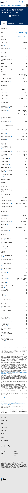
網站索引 (3, 437)
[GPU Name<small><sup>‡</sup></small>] (8, 129)
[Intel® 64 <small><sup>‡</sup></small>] (7, 272)
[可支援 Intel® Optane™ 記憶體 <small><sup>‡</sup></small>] (6, 252)
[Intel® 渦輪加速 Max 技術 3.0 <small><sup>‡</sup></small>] (6, 260)
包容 (2, 424)
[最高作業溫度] (9, 230)
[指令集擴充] (8, 278)
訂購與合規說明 (11, 23)
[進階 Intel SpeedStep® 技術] (4, 287)
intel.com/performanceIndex (7, 464)
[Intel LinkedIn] (5, 446)
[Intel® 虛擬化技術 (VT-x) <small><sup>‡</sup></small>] (4, 329)
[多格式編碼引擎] (10, 167)
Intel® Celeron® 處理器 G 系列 (21, 33)
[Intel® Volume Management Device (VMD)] (5, 295)
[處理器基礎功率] (10, 81)
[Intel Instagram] (9, 446)
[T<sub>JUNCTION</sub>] (7, 224)
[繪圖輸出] (7, 139)
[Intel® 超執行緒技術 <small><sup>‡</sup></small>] (2, 269)
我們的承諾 (4, 420)
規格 (4, 23)
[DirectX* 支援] (9, 158)
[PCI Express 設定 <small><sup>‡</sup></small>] (11, 203)
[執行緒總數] (8, 66)
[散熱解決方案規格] (11, 221)
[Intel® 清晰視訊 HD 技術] (3, 176)
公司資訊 (3, 417)
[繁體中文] (22, 2)
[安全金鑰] (7, 303)
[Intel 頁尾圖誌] (4, 479)
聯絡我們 (3, 430)
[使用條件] (7, 98)
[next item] (27, 5)
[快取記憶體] (8, 74)
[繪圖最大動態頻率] (11, 136)
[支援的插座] (8, 215)
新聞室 (3, 434)
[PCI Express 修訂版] (12, 200)
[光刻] (4, 45)
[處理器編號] (8, 42)
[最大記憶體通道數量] (2, 118)
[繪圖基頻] (7, 133)
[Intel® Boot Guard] (11, 321)
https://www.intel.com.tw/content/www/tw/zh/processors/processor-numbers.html (14, 373)
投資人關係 (4, 427)
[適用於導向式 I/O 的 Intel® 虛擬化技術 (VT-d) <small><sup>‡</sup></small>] (4, 335)
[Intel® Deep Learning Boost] (5, 248)
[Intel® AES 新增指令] (2, 312)
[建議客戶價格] (9, 48)
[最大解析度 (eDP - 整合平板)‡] (6, 155)
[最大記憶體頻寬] (10, 121)
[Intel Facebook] (2, 446)
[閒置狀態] (7, 282)
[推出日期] (7, 92)
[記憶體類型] (8, 110)
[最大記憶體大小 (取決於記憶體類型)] (9, 107)
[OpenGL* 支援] (9, 161)
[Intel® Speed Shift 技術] (3, 256)
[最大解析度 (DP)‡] (11, 151)
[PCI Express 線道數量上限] (4, 207)
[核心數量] (7, 56)
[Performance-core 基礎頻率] (5, 71)
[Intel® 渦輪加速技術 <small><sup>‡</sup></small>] (2, 265)
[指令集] (5, 275)
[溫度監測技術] (9, 290)
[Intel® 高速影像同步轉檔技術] (5, 171)
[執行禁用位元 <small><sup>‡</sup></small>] (10, 318)
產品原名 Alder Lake (21, 36)
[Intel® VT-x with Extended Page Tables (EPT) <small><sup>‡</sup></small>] (6, 340)
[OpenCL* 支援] (9, 164)
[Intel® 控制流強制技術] (2, 307)
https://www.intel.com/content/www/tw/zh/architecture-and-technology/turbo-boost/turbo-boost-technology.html (12, 396)
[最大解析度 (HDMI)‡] (2, 148)
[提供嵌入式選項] (10, 95)
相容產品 (21, 23)
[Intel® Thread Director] (2, 243)
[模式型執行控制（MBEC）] (7, 325)
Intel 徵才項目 (4, 440)
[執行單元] (7, 144)
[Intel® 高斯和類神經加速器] (4, 239)
